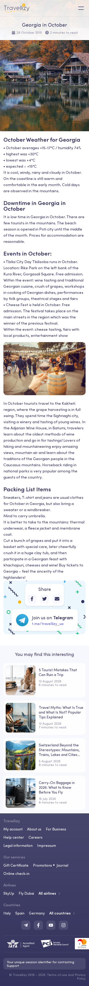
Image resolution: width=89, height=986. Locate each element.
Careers (35, 837)
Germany (37, 913)
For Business (56, 829)
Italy (7, 913)
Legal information (18, 845)
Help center (13, 837)
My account (13, 829)
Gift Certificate (16, 865)
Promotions (42, 865)
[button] (79, 944)
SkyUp (8, 893)
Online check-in (16, 873)
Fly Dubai (26, 893)
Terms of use (57, 975)
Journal (62, 865)
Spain (19, 913)
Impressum (46, 845)
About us (34, 829)
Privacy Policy (80, 977)
